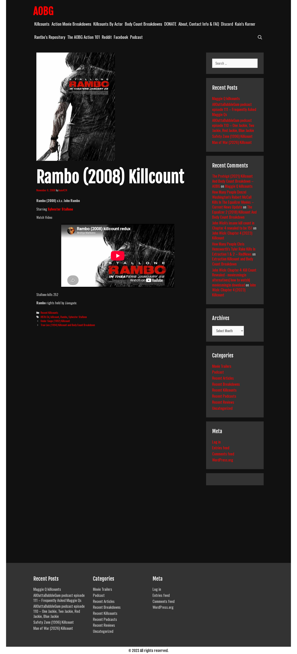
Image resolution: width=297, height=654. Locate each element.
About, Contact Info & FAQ (198, 24)
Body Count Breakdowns (143, 24)
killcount (55, 317)
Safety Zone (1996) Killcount (232, 136)
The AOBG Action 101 (83, 37)
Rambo (63, 317)
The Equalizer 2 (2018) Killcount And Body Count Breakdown (234, 211)
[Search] (260, 36)
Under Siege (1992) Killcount (55, 321)
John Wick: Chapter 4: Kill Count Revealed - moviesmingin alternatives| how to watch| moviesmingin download (234, 277)
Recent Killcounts (49, 313)
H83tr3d (45, 317)
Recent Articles (223, 378)
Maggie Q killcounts (226, 98)
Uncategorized (222, 408)
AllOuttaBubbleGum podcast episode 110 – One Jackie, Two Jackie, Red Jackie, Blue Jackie (233, 125)
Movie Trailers (221, 366)
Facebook (121, 37)
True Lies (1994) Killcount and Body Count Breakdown (68, 325)
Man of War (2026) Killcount (232, 142)
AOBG (43, 11)
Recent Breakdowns (226, 384)
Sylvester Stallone (60, 209)
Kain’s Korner (245, 24)
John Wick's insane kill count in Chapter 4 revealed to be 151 (233, 225)
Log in (216, 441)
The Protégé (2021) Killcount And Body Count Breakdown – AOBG (233, 181)
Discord (227, 24)
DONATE (170, 24)
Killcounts (42, 24)
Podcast (136, 37)
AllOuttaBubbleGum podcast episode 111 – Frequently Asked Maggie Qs (234, 109)
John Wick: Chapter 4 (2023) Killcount (232, 235)
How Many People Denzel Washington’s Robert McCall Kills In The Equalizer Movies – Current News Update (233, 199)
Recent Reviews (223, 402)
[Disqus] (117, 391)
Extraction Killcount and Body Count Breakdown (232, 261)
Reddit (107, 37)
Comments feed (223, 453)
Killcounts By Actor (108, 24)
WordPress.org (222, 459)
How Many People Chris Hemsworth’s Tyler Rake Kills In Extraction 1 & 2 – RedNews (233, 248)
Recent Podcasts (224, 396)
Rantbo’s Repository (49, 37)
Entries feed (220, 447)
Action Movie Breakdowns (71, 24)
